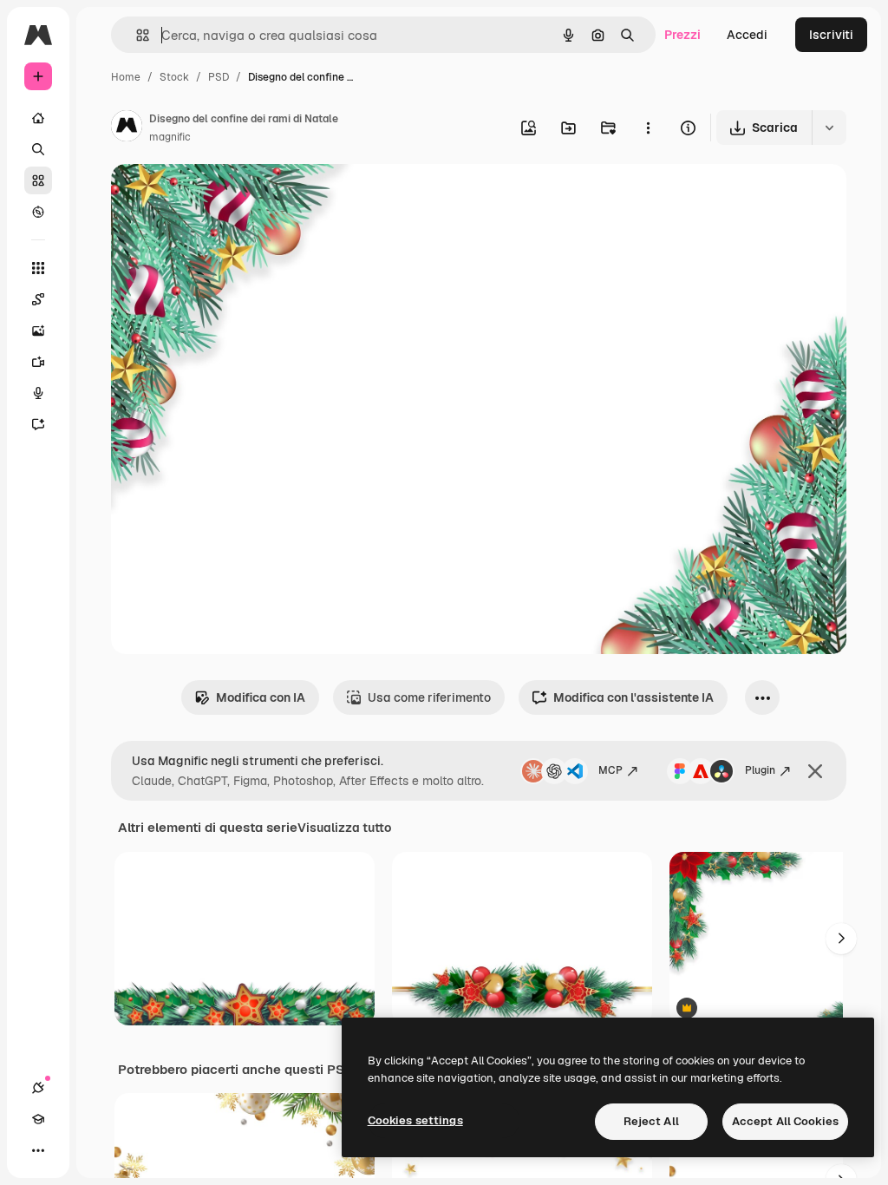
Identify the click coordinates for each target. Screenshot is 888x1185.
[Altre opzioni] (647, 127)
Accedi (747, 35)
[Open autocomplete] (136, 35)
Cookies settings (415, 1120)
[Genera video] (38, 362)
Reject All (651, 1121)
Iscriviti (831, 35)
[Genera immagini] (38, 330)
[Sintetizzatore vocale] (38, 393)
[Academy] (38, 1119)
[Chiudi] (815, 771)
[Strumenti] (38, 268)
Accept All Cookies (785, 1121)
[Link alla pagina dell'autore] (126, 128)
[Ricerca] (38, 149)
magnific (170, 137)
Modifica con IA (260, 697)
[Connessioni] (38, 1088)
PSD (218, 77)
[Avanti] (841, 938)
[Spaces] (38, 299)
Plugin (760, 770)
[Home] (38, 118)
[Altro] (38, 1150)
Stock (174, 77)
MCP (610, 770)
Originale (225, 197)
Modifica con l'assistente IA (633, 697)
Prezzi (682, 35)
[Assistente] (38, 424)
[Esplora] (38, 212)
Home (125, 77)
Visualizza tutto (344, 827)
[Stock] (38, 180)
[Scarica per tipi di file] (829, 127)
